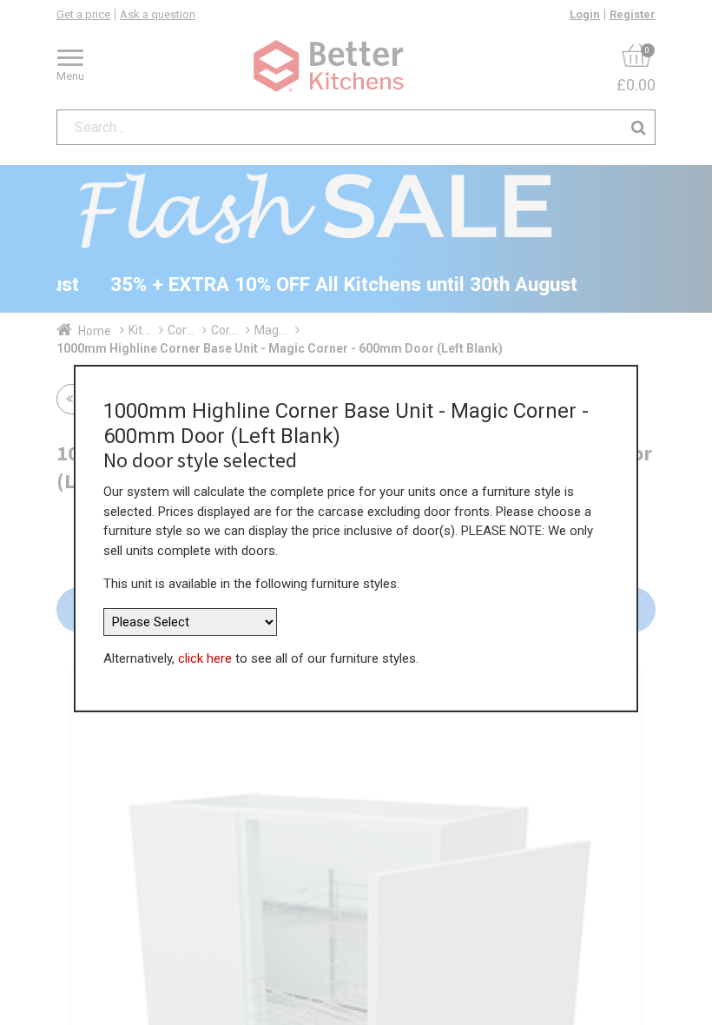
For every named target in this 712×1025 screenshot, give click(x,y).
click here (205, 658)
